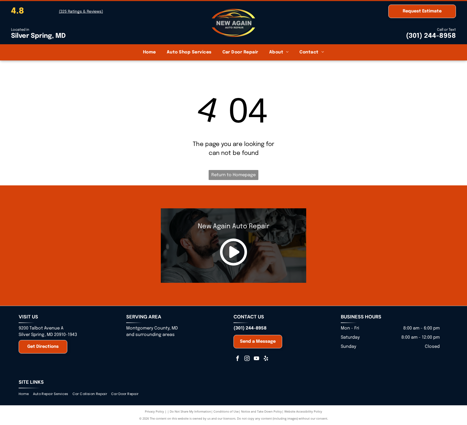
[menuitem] (149, 52)
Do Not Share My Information (190, 411)
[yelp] (266, 359)
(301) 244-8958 (431, 36)
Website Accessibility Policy (303, 411)
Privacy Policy (154, 411)
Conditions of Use (226, 411)
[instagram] (247, 359)
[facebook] (238, 359)
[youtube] (256, 359)
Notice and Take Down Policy (261, 411)
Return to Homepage (233, 175)
